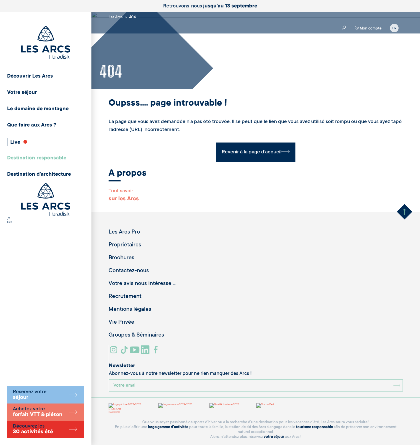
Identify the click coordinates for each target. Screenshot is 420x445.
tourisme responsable (314, 427)
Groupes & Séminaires (136, 335)
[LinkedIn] (146, 352)
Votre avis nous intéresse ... (143, 284)
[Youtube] (135, 352)
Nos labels (114, 412)
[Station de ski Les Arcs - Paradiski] (45, 43)
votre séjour (274, 437)
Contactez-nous (129, 271)
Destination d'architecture (39, 174)
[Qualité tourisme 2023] (224, 405)
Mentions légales (130, 309)
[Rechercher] (8, 219)
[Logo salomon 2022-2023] (175, 405)
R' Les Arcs (115, 409)
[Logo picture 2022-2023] (125, 405)
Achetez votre (37, 412)
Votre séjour (22, 93)
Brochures (121, 258)
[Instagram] (114, 352)
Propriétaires (125, 245)
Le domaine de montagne (38, 109)
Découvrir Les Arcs (30, 76)
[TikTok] (125, 352)
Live (16, 142)
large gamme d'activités (168, 427)
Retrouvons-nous (210, 6)
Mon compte (370, 28)
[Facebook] (156, 352)
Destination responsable (36, 158)
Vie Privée (121, 322)
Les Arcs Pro (124, 232)
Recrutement (125, 297)
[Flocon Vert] (265, 405)
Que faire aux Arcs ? (31, 125)
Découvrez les (33, 429)
